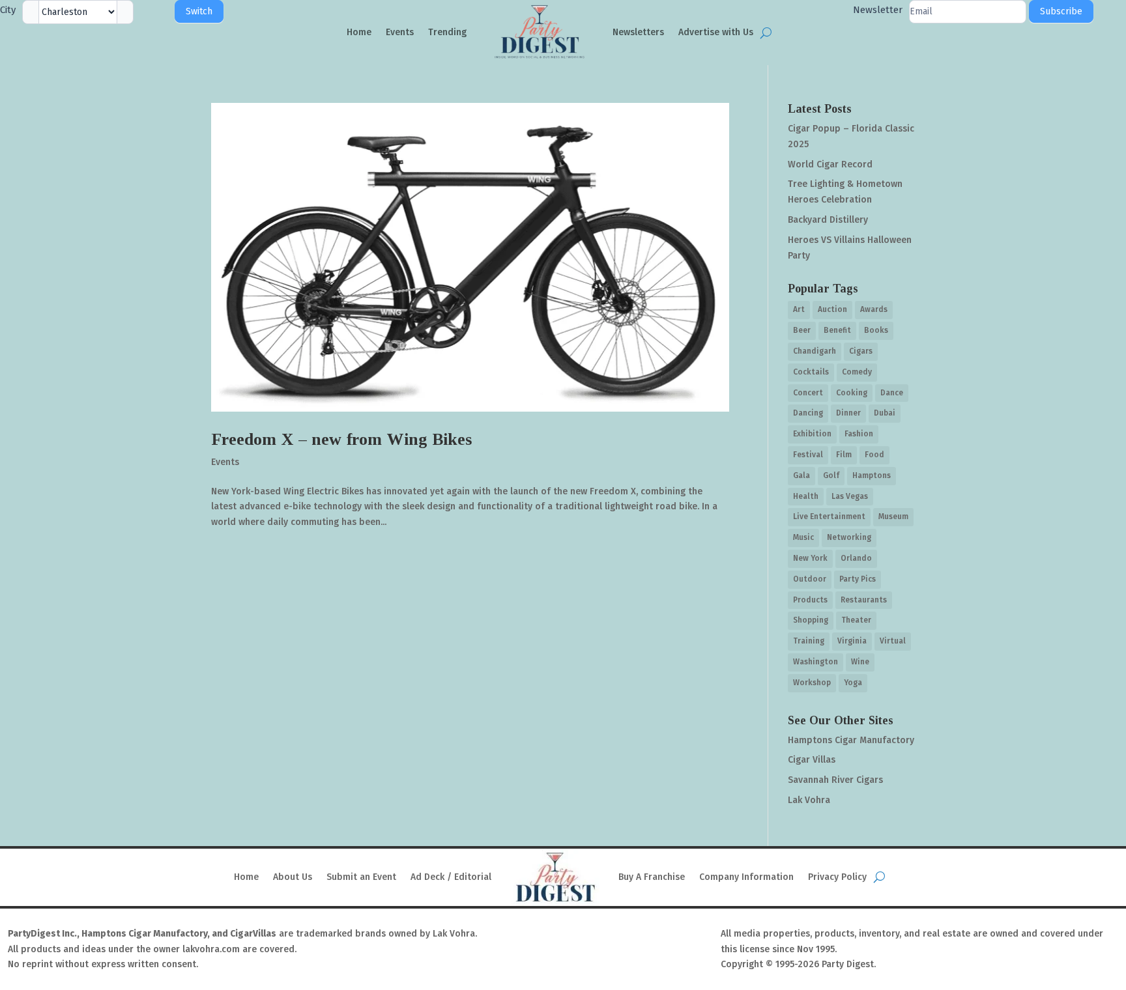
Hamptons (871, 475)
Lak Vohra (809, 800)
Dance (891, 392)
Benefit (837, 330)
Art (799, 309)
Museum (893, 516)
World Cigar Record (830, 164)
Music (803, 537)
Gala (801, 475)
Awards (874, 309)
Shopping (810, 620)
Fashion (858, 433)
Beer (802, 330)
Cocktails (811, 371)
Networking (849, 537)
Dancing (808, 412)
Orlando (856, 558)
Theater (856, 620)
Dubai (884, 412)
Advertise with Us (715, 32)
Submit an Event (361, 877)
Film (844, 454)
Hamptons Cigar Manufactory (851, 740)
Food (874, 454)
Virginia (852, 640)
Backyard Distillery (828, 219)
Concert (808, 392)
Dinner (848, 412)
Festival (808, 454)
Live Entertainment (829, 516)
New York (810, 558)
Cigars (861, 351)
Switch (199, 11)
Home (359, 32)
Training (808, 640)
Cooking (851, 392)
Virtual (893, 640)
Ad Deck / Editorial (451, 877)
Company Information (746, 877)
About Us (292, 877)
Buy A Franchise (651, 877)
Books (876, 330)
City (8, 10)
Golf (831, 475)
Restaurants (864, 599)
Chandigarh (814, 351)
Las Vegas (849, 496)
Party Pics (857, 579)
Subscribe (1061, 11)
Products (810, 599)
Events (400, 32)
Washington (815, 661)
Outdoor (809, 579)
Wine (860, 661)
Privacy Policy (837, 877)
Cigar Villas (811, 759)
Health (805, 496)
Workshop (812, 682)
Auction (832, 309)
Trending (447, 32)
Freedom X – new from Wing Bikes (341, 439)
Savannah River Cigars (835, 779)
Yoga (853, 682)
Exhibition (812, 433)
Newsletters (638, 32)
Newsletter (877, 10)
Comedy (857, 371)
